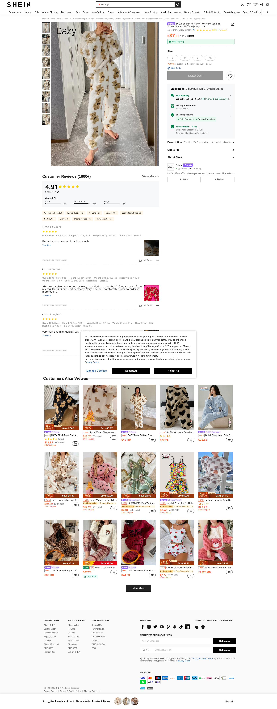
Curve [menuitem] (85, 12)
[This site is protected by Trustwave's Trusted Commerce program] (142, 688)
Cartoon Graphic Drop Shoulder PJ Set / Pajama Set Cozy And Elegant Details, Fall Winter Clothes (216, 500)
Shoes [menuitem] (110, 12)
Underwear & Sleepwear (60, 19)
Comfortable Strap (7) (131, 213)
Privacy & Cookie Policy (202, 658)
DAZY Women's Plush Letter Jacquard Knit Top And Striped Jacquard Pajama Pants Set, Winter (139, 570)
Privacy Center (50, 691)
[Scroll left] (264, 12)
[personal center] (242, 4)
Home (45, 19)
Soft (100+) (49, 219)
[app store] (197, 628)
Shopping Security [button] (184, 115)
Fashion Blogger (51, 633)
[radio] (172, 58)
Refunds (71, 633)
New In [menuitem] (28, 12)
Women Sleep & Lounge (83, 19)
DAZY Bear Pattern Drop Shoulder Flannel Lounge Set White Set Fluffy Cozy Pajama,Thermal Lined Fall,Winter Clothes (139, 435)
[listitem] (61, 415)
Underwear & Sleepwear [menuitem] (128, 12)
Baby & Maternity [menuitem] (212, 12)
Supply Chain (50, 637)
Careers (47, 640)
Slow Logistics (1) (104, 219)
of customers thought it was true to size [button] (190, 64)
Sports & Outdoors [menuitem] (252, 12)
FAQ (94, 648)
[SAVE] (230, 76)
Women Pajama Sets (124, 19)
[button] (262, 4)
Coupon (95, 640)
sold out (195, 75)
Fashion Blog (49, 652)
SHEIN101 (48, 648)
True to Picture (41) (82, 219)
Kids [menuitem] (78, 12)
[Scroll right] (268, 12)
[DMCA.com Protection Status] (150, 688)
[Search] (178, 4)
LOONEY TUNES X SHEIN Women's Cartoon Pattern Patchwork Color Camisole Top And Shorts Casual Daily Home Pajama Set (177, 503)
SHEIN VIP (72, 648)
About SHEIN (49, 625)
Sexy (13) (64, 219)
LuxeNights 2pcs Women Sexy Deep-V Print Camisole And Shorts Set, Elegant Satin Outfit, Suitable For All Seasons (139, 503)
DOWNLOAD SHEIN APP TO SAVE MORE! (214, 621)
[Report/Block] (157, 260)
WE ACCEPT (146, 673)
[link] (249, 4)
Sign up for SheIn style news (156, 635)
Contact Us (97, 625)
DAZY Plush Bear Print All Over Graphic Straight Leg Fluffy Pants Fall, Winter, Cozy (62, 435)
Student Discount (51, 644)
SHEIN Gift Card (99, 644)
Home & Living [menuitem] (150, 12)
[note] (61, 427)
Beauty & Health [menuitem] (192, 12)
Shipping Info (74, 625)
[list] (165, 626)
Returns (71, 629)
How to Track (73, 640)
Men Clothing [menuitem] (98, 12)
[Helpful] (140, 260)
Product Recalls (99, 637)
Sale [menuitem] (37, 12)
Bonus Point (97, 633)
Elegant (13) (110, 213)
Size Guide (73, 644)
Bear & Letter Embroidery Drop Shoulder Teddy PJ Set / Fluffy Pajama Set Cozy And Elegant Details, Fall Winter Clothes (100, 567)
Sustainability (50, 629)
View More (139, 588)
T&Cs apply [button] (181, 108)
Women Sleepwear (104, 19)
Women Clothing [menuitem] (50, 12)
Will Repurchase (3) (53, 213)
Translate (46, 245)
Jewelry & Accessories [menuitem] (171, 12)
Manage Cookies (91, 691)
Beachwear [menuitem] (66, 12)
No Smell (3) (94, 213)
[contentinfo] (188, 680)
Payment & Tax (98, 629)
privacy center (184, 661)
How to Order (74, 637)
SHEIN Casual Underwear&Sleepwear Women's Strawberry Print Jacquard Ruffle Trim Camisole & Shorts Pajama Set (177, 567)
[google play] (203, 628)
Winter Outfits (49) (75, 213)
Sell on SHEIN (74, 652)
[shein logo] (18, 4)
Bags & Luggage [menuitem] (232, 12)
